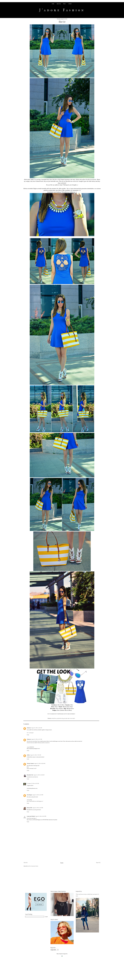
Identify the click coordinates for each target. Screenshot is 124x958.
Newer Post (98, 862)
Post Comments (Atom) (33, 866)
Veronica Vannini (30, 763)
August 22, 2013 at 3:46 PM (37, 807)
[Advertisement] (62, 852)
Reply (28, 734)
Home (61, 863)
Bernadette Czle (30, 775)
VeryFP (35, 768)
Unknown (29, 727)
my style (65, 718)
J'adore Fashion (62, 10)
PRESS (64, 4)
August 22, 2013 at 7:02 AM (35, 755)
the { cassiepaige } (30, 732)
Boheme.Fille (29, 807)
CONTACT (70, 4)
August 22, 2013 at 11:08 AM (38, 775)
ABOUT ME (59, 4)
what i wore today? (71, 718)
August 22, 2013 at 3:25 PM (38, 794)
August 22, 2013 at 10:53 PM (40, 816)
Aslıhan (28, 755)
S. (27, 783)
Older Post (25, 862)
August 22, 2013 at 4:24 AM (36, 727)
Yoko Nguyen (29, 794)
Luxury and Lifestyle (31, 816)
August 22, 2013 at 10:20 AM (39, 763)
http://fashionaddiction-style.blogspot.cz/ (35, 801)
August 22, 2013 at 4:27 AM (36, 739)
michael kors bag (60, 718)
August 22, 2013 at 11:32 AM (33, 783)
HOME (53, 4)
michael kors (53, 718)
